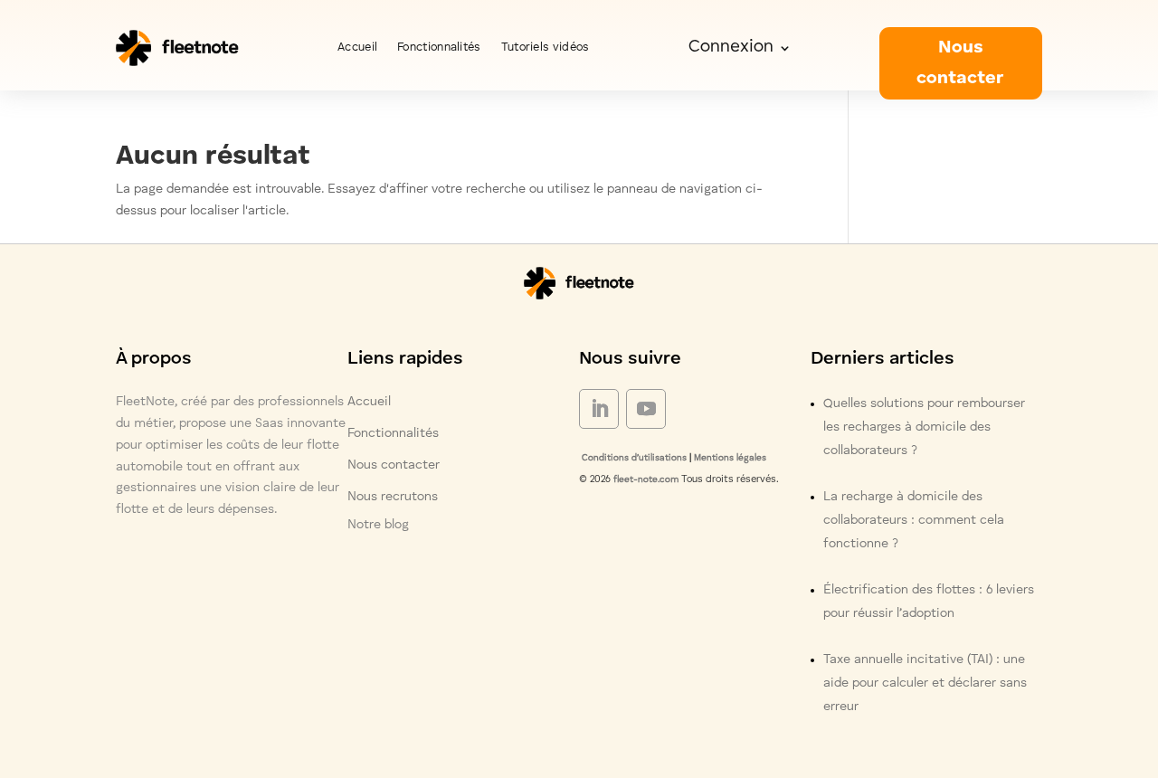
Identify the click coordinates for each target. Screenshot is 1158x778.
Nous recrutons (392, 496)
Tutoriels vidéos (545, 47)
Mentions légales (730, 457)
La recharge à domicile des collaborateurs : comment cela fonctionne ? (913, 520)
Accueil (357, 47)
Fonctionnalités (439, 47)
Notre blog (378, 524)
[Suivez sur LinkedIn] (599, 409)
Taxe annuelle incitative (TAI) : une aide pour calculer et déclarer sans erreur (925, 683)
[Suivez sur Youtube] (646, 409)
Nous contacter (960, 63)
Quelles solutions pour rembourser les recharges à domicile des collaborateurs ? (924, 427)
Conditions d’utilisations (633, 457)
